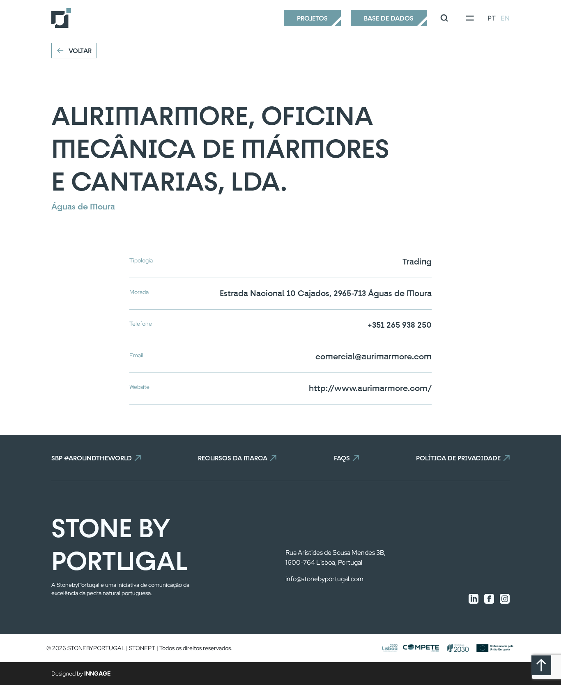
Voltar (80, 50)
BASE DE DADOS (389, 18)
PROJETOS (312, 18)
